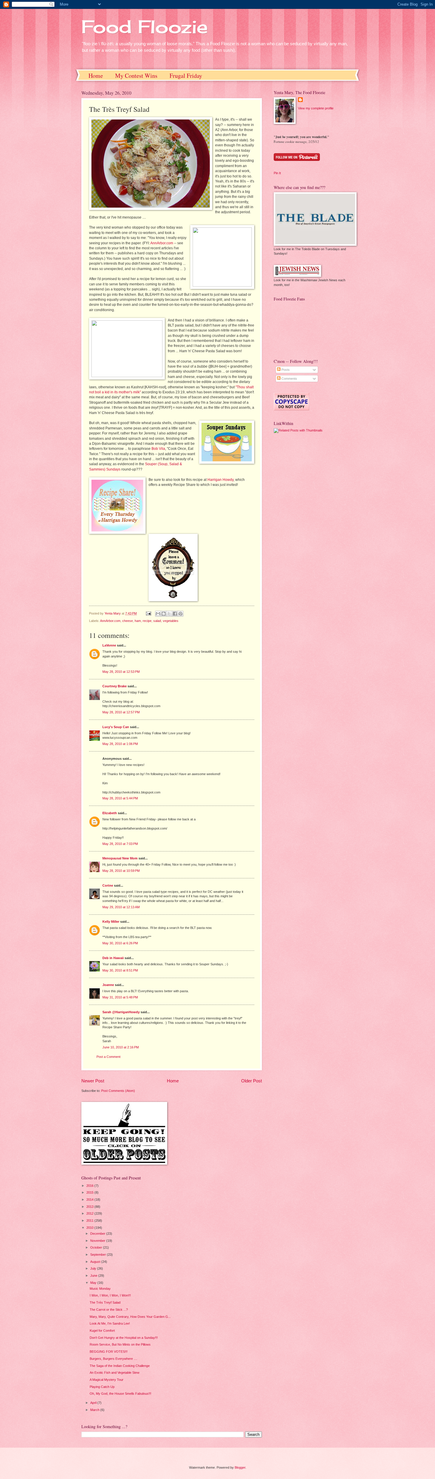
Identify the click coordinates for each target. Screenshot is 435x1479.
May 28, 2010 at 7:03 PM (120, 844)
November (98, 1240)
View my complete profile (316, 108)
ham (138, 621)
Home (95, 76)
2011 (90, 1220)
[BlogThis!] (164, 614)
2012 (90, 1213)
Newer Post (92, 1080)
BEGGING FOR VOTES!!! (109, 1351)
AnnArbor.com (161, 243)
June (94, 1275)
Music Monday (100, 1288)
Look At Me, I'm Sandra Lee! (110, 1323)
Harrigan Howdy (220, 479)
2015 (90, 1192)
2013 (90, 1206)
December (98, 1233)
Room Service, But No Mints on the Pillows (120, 1344)
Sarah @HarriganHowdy (121, 1012)
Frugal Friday (186, 76)
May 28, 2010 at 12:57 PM (121, 712)
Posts (285, 369)
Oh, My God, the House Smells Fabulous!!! (120, 1393)
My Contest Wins (136, 76)
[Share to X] (169, 614)
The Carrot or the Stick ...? (109, 1309)
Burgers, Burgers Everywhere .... (113, 1358)
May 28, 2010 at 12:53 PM (121, 671)
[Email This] (158, 614)
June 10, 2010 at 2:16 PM (120, 1047)
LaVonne (109, 645)
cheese (127, 621)
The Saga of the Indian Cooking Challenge (120, 1366)
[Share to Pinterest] (180, 614)
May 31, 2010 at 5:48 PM (120, 997)
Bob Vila (158, 448)
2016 (90, 1185)
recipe (147, 621)
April (93, 1402)
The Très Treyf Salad (105, 1302)
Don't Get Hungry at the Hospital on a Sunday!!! (124, 1337)
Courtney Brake (114, 686)
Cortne (107, 885)
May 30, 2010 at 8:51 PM (120, 970)
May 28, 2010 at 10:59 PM (121, 870)
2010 (90, 1227)
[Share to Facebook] (175, 614)
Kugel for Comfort (102, 1330)
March (95, 1410)
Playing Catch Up (102, 1387)
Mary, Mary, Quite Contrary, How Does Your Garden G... (130, 1316)
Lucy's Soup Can (115, 727)
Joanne (108, 985)
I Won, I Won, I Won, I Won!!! (110, 1295)
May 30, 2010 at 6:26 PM (120, 943)
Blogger (240, 1467)
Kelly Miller (110, 921)
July (93, 1268)
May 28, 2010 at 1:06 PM (120, 744)
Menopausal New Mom (120, 858)
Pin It (277, 173)
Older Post (251, 1080)
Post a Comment (108, 1056)
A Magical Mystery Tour (106, 1379)
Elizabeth (109, 813)
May (93, 1282)
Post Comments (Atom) (118, 1090)
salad (157, 621)
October (96, 1247)
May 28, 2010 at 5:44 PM (120, 798)
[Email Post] (148, 613)
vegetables (170, 621)
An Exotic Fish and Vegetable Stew (114, 1372)
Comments (289, 378)
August (95, 1261)
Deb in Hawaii (113, 958)
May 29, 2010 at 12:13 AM (121, 907)
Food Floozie (144, 26)
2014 (90, 1199)
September (98, 1254)
